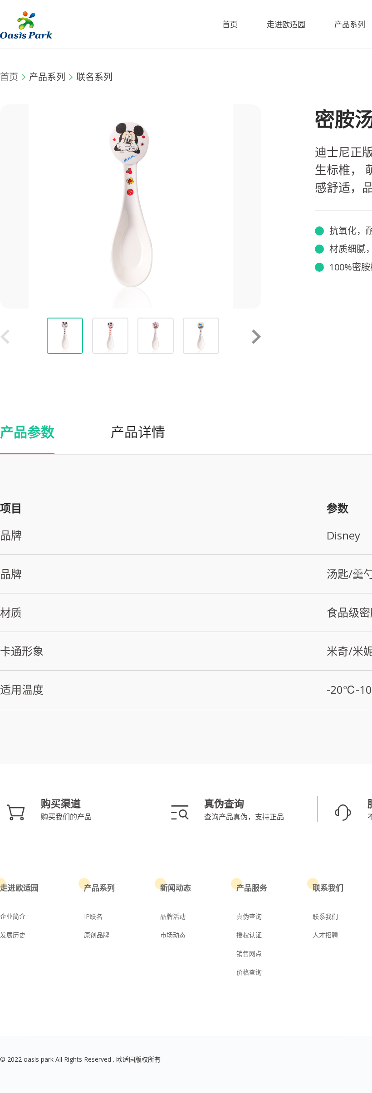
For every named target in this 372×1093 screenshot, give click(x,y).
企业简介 (12, 916)
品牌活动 (173, 916)
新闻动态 (175, 887)
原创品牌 (96, 935)
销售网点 (249, 953)
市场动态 (173, 935)
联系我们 (328, 887)
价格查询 (249, 972)
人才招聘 (325, 935)
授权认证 (249, 935)
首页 (230, 24)
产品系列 (349, 24)
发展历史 (12, 935)
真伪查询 (249, 916)
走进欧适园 (286, 24)
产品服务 (251, 887)
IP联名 (93, 916)
